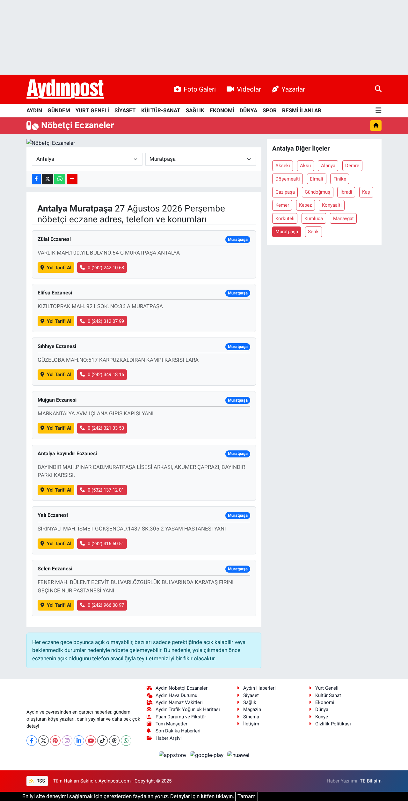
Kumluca (313, 218)
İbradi (346, 192)
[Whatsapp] (126, 740)
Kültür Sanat (328, 695)
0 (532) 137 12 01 (106, 490)
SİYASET (125, 110)
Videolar (249, 89)
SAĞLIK (195, 110)
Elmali (316, 179)
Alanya (328, 165)
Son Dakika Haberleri (178, 731)
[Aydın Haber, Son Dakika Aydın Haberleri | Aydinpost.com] (65, 89)
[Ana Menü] (378, 110)
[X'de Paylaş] (47, 179)
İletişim (251, 724)
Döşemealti (287, 179)
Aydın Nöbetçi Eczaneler (182, 688)
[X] (43, 740)
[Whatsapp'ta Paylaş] (59, 179)
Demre (352, 165)
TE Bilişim (371, 781)
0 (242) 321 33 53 (106, 428)
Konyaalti (332, 205)
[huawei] (238, 755)
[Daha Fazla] (72, 179)
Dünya (321, 709)
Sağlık (249, 702)
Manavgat (343, 218)
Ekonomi (324, 702)
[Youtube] (90, 740)
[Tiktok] (102, 740)
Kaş (366, 192)
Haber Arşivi (169, 738)
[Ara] (378, 89)
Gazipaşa (285, 192)
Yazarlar (293, 89)
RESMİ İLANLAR (301, 110)
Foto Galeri (200, 89)
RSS (40, 781)
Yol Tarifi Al (59, 268)
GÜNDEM (58, 110)
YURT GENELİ (92, 110)
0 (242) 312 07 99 (106, 321)
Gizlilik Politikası (333, 724)
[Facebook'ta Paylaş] (36, 179)
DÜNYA (248, 110)
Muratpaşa (286, 231)
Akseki (282, 165)
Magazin (252, 709)
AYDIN (34, 110)
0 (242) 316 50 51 (106, 543)
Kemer (282, 205)
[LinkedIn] (79, 740)
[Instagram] (67, 740)
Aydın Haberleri (259, 688)
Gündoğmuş (317, 192)
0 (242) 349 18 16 (106, 374)
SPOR (270, 110)
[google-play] (207, 755)
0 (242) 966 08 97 (106, 605)
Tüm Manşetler (171, 724)
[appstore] (173, 755)
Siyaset (251, 695)
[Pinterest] (55, 740)
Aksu (305, 165)
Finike (339, 179)
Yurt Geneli (327, 688)
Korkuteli (285, 218)
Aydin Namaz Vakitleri (179, 702)
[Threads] (114, 740)
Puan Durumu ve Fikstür (181, 717)
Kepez (305, 205)
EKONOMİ (222, 110)
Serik (313, 231)
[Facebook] (31, 740)
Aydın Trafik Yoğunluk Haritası (188, 709)
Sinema (251, 717)
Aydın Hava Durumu (176, 695)
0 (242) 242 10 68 (106, 268)
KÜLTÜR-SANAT (160, 110)
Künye (321, 717)
